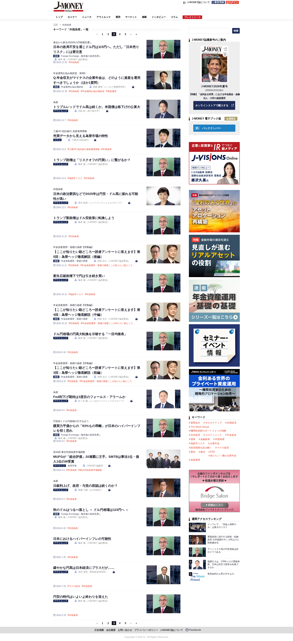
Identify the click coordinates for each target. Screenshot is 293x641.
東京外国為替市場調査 (91, 470)
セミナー (72, 17)
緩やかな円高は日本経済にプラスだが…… (83, 567)
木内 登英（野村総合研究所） (93, 572)
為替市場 (72, 465)
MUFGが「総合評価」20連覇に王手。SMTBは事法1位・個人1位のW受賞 (96, 457)
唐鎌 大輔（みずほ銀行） (90, 490)
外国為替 (74, 62)
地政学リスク (75, 178)
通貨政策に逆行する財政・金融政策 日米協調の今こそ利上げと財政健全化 (223, 539)
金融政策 (205, 439)
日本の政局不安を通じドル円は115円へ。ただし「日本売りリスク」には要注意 (96, 47)
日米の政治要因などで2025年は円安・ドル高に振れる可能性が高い (95, 194)
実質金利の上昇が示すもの (221, 574)
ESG (212, 451)
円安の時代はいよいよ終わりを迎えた (80, 596)
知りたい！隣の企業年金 (223, 455)
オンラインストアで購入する (211, 105)
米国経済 (231, 422)
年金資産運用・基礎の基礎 (74, 261)
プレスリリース (192, 17)
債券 (193, 439)
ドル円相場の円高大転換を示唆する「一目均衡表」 (90, 334)
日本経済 (195, 435)
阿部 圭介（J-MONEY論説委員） (113, 261)
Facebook (195, 630)
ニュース (87, 17)
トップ (59, 17)
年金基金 (231, 435)
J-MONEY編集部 (94, 465)
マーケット (131, 17)
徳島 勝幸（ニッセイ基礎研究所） (110, 87)
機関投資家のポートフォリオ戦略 (208, 430)
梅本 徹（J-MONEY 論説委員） (73, 59)
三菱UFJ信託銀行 (80, 140)
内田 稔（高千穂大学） (89, 111)
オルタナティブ (213, 422)
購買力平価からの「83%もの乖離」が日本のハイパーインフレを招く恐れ (96, 426)
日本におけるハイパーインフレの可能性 (82, 538)
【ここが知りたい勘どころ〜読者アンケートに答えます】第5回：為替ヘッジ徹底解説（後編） (96, 252)
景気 (193, 451)
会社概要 (111, 630)
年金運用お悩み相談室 (72, 87)
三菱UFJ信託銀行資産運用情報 (84, 149)
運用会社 (195, 422)
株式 (202, 451)
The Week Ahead (200, 426)
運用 (118, 17)
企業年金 (214, 443)
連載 (144, 17)
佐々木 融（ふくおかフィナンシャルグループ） (101, 401)
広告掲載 (99, 630)
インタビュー (159, 17)
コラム (174, 17)
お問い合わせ (125, 630)
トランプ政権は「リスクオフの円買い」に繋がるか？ (92, 160)
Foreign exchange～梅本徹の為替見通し (81, 56)
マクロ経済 (74, 586)
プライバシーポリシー (146, 630)
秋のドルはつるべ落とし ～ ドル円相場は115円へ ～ (91, 510)
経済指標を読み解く (201, 447)
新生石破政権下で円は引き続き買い (79, 276)
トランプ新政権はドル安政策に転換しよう (83, 218)
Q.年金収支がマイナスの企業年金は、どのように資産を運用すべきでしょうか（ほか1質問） (96, 78)
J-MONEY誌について (171, 630)
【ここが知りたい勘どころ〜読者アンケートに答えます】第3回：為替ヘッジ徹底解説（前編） (96, 368)
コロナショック (213, 435)
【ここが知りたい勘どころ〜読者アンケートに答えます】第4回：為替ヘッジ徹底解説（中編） (96, 310)
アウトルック (103, 17)
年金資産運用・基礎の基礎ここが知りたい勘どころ (107, 265)
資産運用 (112, 91)
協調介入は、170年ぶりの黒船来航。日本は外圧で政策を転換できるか (224, 564)
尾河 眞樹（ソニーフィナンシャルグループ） (100, 203)
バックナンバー (211, 128)
